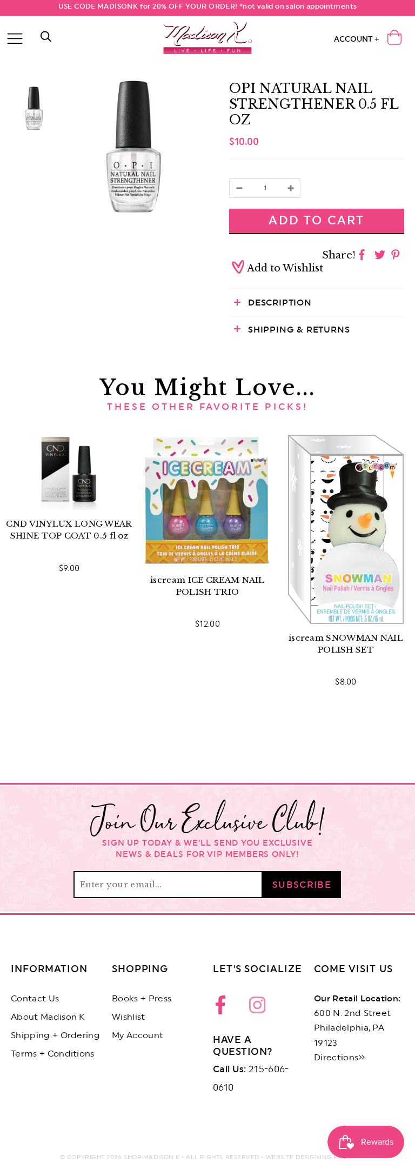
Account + (356, 39)
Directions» (339, 1057)
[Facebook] (224, 1008)
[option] (133, 147)
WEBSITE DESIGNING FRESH (311, 1157)
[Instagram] (257, 1008)
